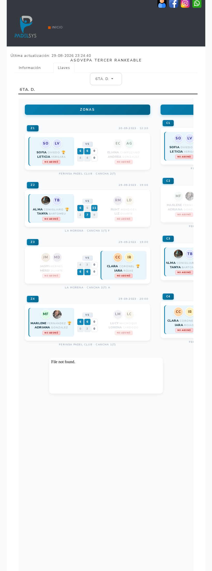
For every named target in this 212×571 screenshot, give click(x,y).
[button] (104, 79)
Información (30, 67)
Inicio (57, 27)
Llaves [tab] (64, 67)
